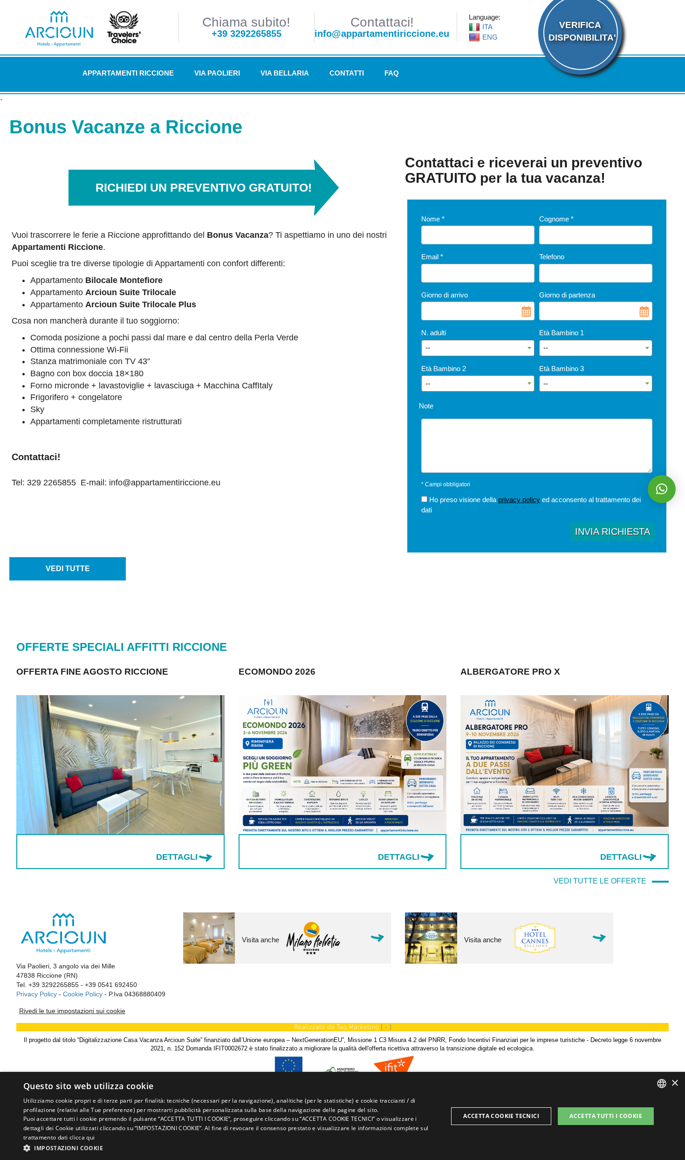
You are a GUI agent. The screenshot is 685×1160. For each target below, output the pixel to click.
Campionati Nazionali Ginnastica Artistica (543, 676)
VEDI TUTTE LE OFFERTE (603, 881)
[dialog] (342, 1116)
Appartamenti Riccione (128, 73)
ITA (487, 27)
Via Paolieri (217, 73)
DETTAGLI (177, 857)
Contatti (346, 73)
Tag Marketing (357, 1026)
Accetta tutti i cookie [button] (605, 1116)
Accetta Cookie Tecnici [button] (501, 1116)
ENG (490, 37)
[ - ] (386, 1026)
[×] (662, 489)
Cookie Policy (83, 994)
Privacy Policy (36, 994)
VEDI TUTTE (68, 569)
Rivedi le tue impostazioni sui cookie (72, 1011)
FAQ (391, 73)
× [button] (674, 1083)
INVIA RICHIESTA (612, 531)
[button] (229, 1147)
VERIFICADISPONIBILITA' (579, 31)
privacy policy (519, 500)
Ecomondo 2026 (54, 672)
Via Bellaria (284, 73)
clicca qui (82, 1137)
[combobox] (661, 1083)
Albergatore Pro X (288, 672)
